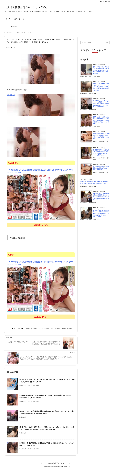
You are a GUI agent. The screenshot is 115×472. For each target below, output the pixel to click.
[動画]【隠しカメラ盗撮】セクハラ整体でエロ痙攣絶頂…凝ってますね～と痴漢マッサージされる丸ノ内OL (94, 182)
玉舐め (64, 328)
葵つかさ (69, 328)
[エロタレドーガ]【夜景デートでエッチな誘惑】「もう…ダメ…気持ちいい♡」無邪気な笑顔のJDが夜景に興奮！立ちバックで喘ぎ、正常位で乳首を (101, 104)
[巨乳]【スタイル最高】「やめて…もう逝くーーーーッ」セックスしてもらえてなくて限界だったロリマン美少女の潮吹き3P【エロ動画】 (101, 87)
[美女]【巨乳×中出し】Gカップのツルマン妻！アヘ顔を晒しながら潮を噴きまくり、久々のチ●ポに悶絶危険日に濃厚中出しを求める (101, 70)
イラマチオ (15, 26)
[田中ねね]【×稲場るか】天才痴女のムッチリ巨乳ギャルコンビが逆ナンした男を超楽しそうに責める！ (101, 136)
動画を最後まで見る (41, 225)
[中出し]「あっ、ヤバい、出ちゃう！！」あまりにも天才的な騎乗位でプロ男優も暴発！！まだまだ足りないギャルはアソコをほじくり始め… (101, 213)
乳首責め (46, 328)
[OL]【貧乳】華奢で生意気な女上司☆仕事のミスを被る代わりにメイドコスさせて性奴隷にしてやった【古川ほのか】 (101, 152)
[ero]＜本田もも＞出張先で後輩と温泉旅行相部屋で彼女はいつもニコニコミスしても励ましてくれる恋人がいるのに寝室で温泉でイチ (101, 197)
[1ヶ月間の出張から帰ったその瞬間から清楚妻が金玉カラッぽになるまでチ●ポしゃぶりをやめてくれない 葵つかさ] (41, 197)
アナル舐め (26, 328)
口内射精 (57, 328)
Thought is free (67, 466)
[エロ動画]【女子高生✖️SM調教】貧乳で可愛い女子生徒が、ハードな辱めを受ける (101, 168)
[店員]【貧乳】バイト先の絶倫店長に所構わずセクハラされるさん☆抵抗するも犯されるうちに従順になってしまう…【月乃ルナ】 (101, 120)
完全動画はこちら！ (41, 317)
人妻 (52, 328)
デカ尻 (41, 328)
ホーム (7, 26)
